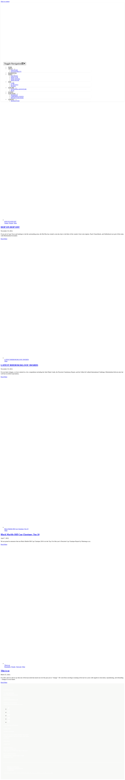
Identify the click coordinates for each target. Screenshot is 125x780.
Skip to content (5, 1)
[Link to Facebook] (8, 709)
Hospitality (7, 667)
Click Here (6, 741)
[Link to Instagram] (8, 712)
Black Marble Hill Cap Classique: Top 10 (16, 529)
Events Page (7, 728)
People (11, 223)
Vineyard (18, 667)
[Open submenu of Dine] (13, 82)
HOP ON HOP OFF (10, 221)
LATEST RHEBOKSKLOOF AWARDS (16, 359)
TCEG (28, 773)
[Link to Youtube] (8, 719)
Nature (6, 223)
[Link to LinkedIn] (8, 722)
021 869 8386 (10, 693)
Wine (15, 223)
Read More (4, 239)
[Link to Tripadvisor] (8, 715)
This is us (7, 665)
